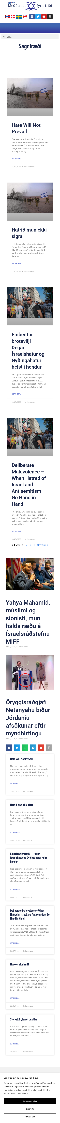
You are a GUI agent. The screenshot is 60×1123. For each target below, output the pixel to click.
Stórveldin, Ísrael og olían (23, 1019)
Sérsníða (30, 1108)
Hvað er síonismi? (19, 964)
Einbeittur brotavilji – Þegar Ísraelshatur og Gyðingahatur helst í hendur (29, 858)
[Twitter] (38, 16)
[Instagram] (50, 16)
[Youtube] (44, 16)
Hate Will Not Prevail (21, 759)
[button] (30, 28)
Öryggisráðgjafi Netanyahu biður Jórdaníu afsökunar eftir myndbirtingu (28, 718)
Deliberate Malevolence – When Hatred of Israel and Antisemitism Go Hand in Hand (29, 484)
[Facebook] (32, 16)
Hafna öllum (30, 1116)
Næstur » (42, 545)
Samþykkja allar (30, 1101)
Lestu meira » (16, 159)
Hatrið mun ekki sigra (21, 805)
